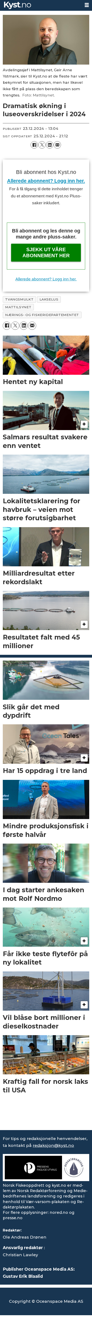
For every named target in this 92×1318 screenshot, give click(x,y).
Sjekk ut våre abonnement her (46, 252)
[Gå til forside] (40, 5)
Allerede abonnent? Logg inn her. (46, 181)
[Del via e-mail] (57, 145)
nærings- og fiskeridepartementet (42, 315)
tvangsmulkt (19, 299)
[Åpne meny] (86, 5)
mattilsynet (18, 307)
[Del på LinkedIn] (49, 145)
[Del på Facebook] (34, 145)
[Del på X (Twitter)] (42, 145)
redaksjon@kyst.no (53, 1145)
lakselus (49, 299)
